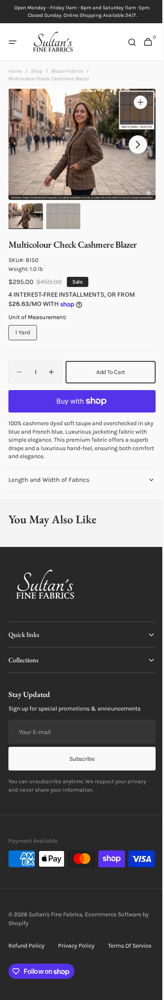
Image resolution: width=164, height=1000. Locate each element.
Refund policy (26, 966)
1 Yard (26, 334)
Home (15, 71)
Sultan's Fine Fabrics (55, 934)
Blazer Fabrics (67, 71)
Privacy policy (76, 966)
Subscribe (78, 758)
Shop (36, 71)
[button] (12, 42)
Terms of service (30, 981)
